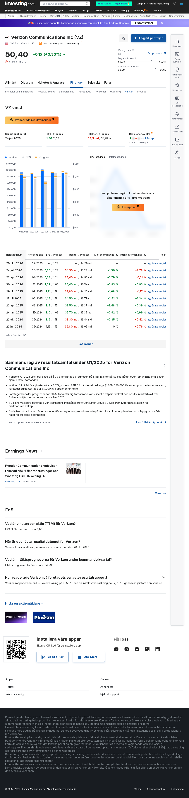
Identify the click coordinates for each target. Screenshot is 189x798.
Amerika (106, 16)
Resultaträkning (46, 91)
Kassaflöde (85, 91)
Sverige (43, 16)
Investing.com (12, 481)
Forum (108, 82)
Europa (117, 16)
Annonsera (107, 686)
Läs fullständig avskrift (151, 422)
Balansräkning (66, 91)
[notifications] (175, 3)
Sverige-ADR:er (91, 16)
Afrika (163, 16)
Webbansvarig (15, 694)
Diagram (27, 82)
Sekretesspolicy (156, 789)
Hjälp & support (109, 694)
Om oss (104, 679)
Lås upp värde (154, 53)
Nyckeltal (101, 91)
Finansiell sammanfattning (19, 91)
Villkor (137, 789)
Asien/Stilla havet (148, 16)
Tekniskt (93, 82)
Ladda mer (86, 343)
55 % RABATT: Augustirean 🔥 (114, 3)
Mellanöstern (130, 16)
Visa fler (160, 493)
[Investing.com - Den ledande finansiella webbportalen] (19, 3)
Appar (9, 679)
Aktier (11, 16)
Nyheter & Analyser (51, 82)
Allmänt (10, 82)
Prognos (141, 91)
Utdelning (115, 91)
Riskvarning (177, 789)
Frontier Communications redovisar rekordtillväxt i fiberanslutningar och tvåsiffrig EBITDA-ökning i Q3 (32, 471)
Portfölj (10, 686)
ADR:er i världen (71, 16)
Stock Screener (28, 16)
